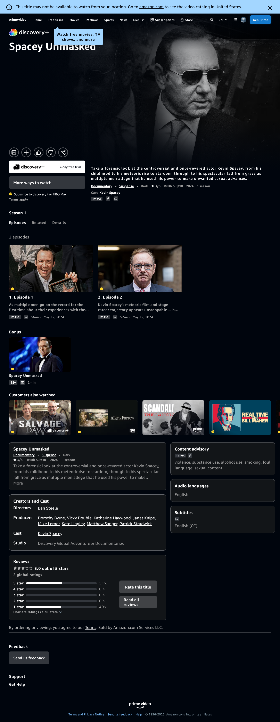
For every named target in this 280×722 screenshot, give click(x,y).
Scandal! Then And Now (173, 417)
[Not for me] (51, 152)
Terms (90, 627)
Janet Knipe (144, 518)
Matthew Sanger (102, 523)
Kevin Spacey (109, 192)
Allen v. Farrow (107, 417)
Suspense (126, 186)
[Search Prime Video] (212, 20)
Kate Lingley (73, 523)
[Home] (17, 19)
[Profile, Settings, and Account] (243, 20)
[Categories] (235, 20)
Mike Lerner (49, 523)
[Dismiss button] (270, 8)
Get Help (17, 684)
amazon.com (151, 6)
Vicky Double (79, 518)
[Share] (63, 152)
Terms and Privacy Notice (86, 714)
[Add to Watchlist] (26, 152)
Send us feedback (119, 714)
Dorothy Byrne (51, 518)
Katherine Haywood (112, 518)
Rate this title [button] (138, 587)
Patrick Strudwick (136, 523)
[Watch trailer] (14, 152)
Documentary (101, 186)
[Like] (38, 152)
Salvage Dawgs (40, 417)
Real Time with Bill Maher (240, 417)
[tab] (17, 222)
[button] (37, 612)
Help (138, 714)
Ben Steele (48, 508)
